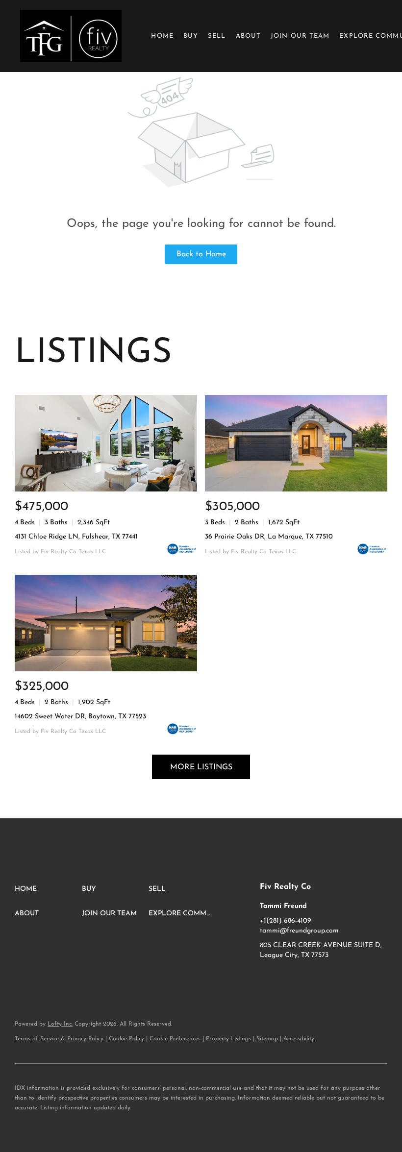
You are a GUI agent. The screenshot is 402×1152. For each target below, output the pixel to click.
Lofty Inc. (60, 1024)
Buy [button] (190, 36)
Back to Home (201, 254)
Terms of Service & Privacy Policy (59, 1039)
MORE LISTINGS (201, 767)
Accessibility (298, 1039)
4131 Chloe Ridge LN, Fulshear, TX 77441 (76, 536)
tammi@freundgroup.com (299, 930)
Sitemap (267, 1039)
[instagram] (286, 977)
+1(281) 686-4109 (285, 921)
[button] (71, 36)
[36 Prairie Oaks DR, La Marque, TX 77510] (296, 443)
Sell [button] (217, 36)
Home (162, 36)
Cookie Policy (126, 1039)
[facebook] (267, 977)
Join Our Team (300, 36)
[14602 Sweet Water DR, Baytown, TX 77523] (106, 623)
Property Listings (228, 1039)
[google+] (306, 977)
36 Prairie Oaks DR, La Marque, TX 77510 (269, 536)
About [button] (248, 36)
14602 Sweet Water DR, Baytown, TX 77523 (80, 716)
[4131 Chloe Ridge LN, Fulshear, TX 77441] (106, 443)
